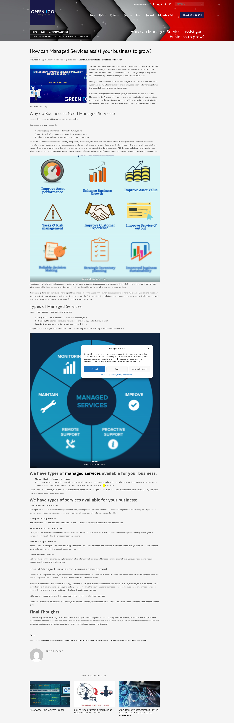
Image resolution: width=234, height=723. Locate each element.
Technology (117, 60)
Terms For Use (128, 375)
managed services (83, 473)
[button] (148, 348)
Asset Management (86, 60)
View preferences (139, 369)
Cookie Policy (105, 375)
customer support (101, 640)
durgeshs (36, 60)
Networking (106, 60)
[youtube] (166, 4)
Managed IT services (125, 640)
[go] (201, 4)
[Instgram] (162, 4)
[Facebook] (154, 4)
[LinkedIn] (158, 4)
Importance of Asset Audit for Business (47, 710)
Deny (117, 369)
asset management (57, 640)
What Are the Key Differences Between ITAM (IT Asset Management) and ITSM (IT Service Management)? (138, 713)
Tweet (32, 635)
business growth (71, 640)
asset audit (45, 640)
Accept (95, 369)
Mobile (97, 60)
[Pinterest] (170, 4)
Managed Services (140, 640)
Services (94, 461)
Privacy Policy (116, 375)
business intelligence (86, 640)
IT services (113, 640)
